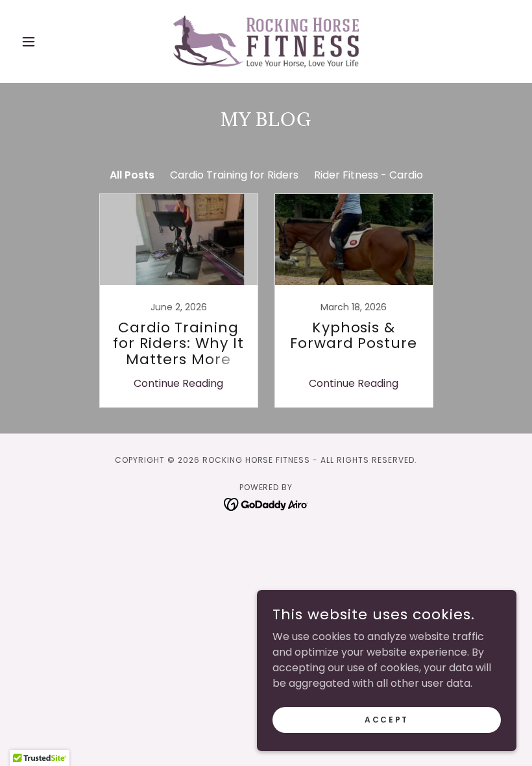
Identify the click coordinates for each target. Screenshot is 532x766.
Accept (386, 718)
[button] (53, 42)
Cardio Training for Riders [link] (234, 174)
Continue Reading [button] (178, 383)
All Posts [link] (132, 174)
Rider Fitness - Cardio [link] (368, 174)
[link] (266, 42)
